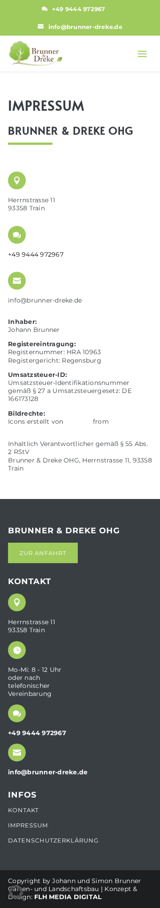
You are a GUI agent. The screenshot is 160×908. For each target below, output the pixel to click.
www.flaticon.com (38, 429)
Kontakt (23, 810)
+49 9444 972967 (78, 8)
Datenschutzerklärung (53, 840)
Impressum (28, 825)
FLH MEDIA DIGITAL (67, 897)
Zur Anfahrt (43, 552)
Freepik (78, 421)
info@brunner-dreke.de (85, 26)
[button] (16, 892)
